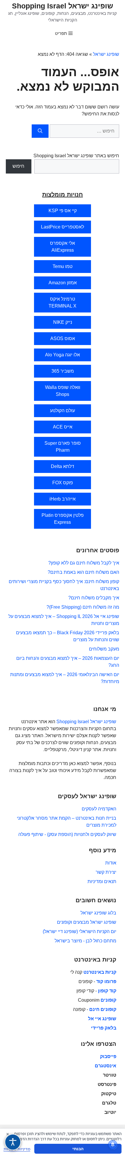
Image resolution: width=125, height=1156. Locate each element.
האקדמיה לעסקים (99, 808)
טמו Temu (62, 266)
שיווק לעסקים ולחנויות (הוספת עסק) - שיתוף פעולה (67, 834)
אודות (110, 862)
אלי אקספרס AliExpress (62, 247)
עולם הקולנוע (62, 410)
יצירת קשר (106, 872)
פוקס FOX (62, 482)
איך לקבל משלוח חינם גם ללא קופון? (83, 562)
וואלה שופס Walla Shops (62, 391)
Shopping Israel (72, 721)
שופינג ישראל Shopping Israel (62, 6)
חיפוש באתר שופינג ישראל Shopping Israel (76, 155)
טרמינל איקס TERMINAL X (62, 302)
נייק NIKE (62, 322)
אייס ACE (62, 426)
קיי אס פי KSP (63, 210)
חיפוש (18, 166)
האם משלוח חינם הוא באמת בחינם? (83, 572)
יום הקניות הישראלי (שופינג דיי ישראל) (79, 931)
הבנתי (77, 1148)
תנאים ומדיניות (102, 881)
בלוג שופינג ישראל (98, 912)
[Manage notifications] (112, 1144)
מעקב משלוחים (104, 648)
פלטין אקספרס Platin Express (63, 519)
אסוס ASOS (62, 338)
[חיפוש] (40, 131)
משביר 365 (62, 371)
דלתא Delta (62, 466)
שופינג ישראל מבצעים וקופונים (86, 922)
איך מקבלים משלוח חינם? (93, 597)
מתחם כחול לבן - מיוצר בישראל (85, 940)
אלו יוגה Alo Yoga (62, 354)
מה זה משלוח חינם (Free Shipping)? (83, 607)
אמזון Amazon (63, 282)
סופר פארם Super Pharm (62, 447)
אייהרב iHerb (62, 498)
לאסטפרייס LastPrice (62, 226)
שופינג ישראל (106, 54)
